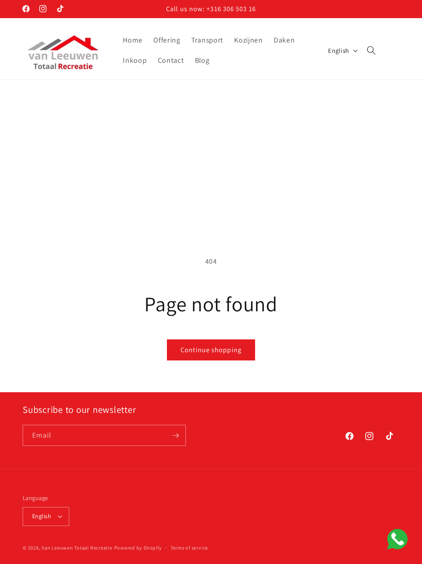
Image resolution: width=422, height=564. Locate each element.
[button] (371, 50)
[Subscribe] (175, 435)
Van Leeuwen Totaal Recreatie (77, 548)
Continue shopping (211, 349)
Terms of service (189, 548)
